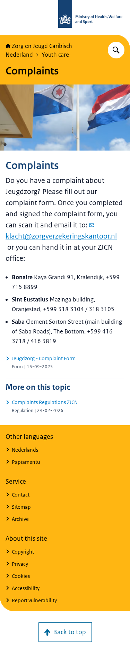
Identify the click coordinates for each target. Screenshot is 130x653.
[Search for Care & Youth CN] (116, 50)
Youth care (55, 54)
